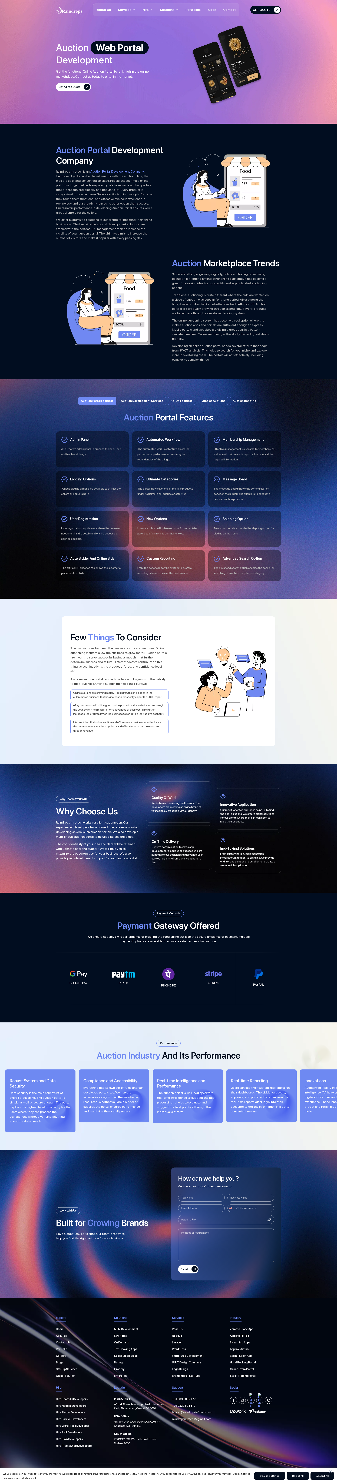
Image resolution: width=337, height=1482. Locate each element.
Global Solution (65, 1375)
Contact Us (63, 1342)
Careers (61, 1355)
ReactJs (177, 1329)
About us (61, 1335)
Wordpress (179, 1349)
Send (184, 1269)
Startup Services (66, 1369)
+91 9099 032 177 (184, 1399)
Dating (118, 1362)
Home (60, 1329)
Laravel (176, 1342)
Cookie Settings (270, 1475)
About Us (104, 10)
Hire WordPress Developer (72, 1425)
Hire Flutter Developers (70, 1412)
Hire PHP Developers (69, 1432)
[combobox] (233, 1208)
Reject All (298, 1475)
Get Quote (261, 10)
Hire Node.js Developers (71, 1405)
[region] (168, 1475)
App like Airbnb (239, 1349)
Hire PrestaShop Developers (74, 1445)
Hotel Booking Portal (243, 1362)
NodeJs (177, 1335)
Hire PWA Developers (69, 1439)
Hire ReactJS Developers (72, 1399)
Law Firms (120, 1335)
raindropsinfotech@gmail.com (191, 1419)
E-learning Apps (240, 1342)
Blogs (212, 10)
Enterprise (120, 1375)
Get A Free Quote (69, 87)
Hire (146, 10)
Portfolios (193, 10)
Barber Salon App (241, 1355)
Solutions (167, 10)
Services (124, 10)
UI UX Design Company (186, 1362)
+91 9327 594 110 (183, 1405)
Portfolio (61, 1349)
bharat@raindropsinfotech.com (192, 1412)
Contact (229, 10)
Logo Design (180, 1369)
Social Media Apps (125, 1355)
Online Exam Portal (242, 1369)
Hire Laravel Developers (71, 1419)
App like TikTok (239, 1335)
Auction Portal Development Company (117, 171)
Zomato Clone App (241, 1329)
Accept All (322, 1475)
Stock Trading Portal (243, 1375)
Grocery (119, 1369)
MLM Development (126, 1329)
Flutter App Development (188, 1355)
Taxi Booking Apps (125, 1349)
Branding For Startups (186, 1375)
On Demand (121, 1342)
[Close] (330, 1471)
